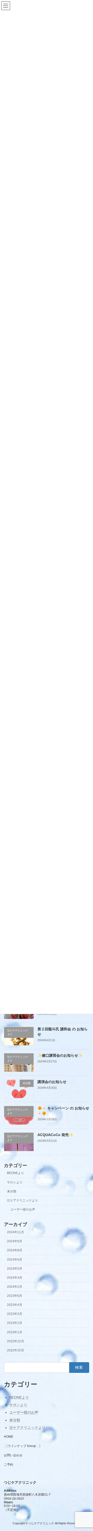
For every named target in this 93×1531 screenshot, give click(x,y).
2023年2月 (14, 1323)
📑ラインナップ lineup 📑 (22, 1446)
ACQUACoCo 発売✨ (55, 1135)
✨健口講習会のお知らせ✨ (59, 1056)
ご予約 (8, 1464)
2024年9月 (14, 1241)
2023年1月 (14, 1332)
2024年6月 (14, 1259)
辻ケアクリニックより (22, 1200)
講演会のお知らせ (51, 1082)
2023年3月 (14, 1314)
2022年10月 (15, 1350)
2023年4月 (14, 1305)
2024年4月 (14, 1277)
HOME (8, 1436)
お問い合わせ (13, 1455)
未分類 (11, 1191)
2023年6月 (14, 1296)
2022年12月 (15, 1341)
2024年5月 (14, 1268)
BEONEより (15, 1173)
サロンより (14, 1182)
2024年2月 (14, 1287)
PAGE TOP (85, 1479)
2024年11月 (15, 1232)
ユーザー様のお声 (22, 1209)
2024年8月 (14, 1250)
